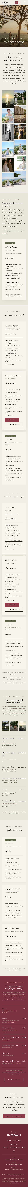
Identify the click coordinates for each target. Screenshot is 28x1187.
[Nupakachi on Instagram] (14, 1151)
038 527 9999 (8, 1169)
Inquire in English (14, 1079)
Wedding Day (13, 1144)
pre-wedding (17, 1141)
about (23, 1147)
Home (9, 1140)
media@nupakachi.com (17, 1169)
